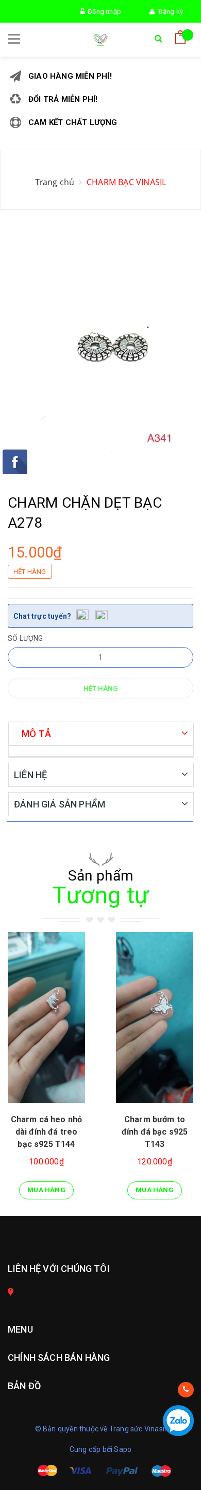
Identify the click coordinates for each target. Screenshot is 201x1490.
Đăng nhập (103, 11)
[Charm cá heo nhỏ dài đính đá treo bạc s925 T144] (46, 1017)
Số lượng (25, 638)
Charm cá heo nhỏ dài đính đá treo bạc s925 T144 (46, 1132)
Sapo (122, 1449)
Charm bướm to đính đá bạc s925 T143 (155, 1132)
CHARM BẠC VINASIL (126, 182)
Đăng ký (169, 11)
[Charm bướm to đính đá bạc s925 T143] (154, 1017)
